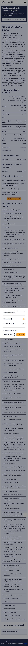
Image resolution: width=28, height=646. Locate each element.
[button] (11, 319)
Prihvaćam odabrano (8, 334)
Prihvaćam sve (21, 334)
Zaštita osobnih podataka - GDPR (10, 330)
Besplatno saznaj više (13, 199)
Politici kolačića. (11, 312)
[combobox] (14, 19)
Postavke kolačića (18, 641)
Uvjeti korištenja (9, 641)
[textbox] (14, 19)
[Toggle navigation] (25, 2)
